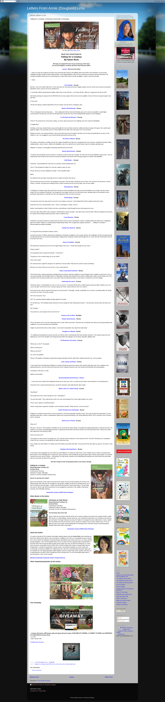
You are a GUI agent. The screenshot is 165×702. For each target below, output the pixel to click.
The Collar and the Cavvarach (124, 582)
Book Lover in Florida (68, 420)
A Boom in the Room (122, 604)
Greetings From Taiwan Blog (38, 691)
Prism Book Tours (75, 50)
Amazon (56, 492)
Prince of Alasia (120, 586)
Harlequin (70, 492)
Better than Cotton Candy (123, 600)
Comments (122, 620)
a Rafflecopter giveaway (37, 642)
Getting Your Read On (68, 228)
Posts (120, 618)
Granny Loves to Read (68, 315)
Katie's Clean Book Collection (69, 270)
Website (32, 558)
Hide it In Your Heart (121, 592)
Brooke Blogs (68, 197)
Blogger (92, 697)
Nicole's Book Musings (69, 108)
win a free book (57, 664)
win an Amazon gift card (68, 664)
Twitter (52, 558)
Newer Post (34, 677)
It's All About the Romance (68, 117)
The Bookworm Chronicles (68, 340)
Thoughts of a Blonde (68, 331)
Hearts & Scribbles (68, 242)
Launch (64, 69)
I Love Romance (68, 217)
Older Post (109, 677)
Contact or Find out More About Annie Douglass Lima (125, 575)
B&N (61, 492)
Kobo (65, 492)
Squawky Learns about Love (124, 594)
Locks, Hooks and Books (68, 361)
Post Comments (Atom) (44, 680)
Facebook (46, 558)
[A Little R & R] (125, 629)
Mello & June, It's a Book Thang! (68, 388)
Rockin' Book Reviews (68, 319)
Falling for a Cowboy (40, 664)
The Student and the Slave (123, 578)
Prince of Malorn (120, 584)
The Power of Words (68, 138)
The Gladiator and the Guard (124, 580)
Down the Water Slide (122, 596)
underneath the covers (68, 281)
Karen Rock (49, 664)
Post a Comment (36, 670)
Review (82, 378)
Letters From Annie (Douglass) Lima (56, 8)
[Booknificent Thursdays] (126, 627)
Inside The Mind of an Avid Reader (68, 410)
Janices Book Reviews (68, 151)
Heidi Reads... (68, 160)
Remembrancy (68, 187)
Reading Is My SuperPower (68, 449)
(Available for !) (122, 258)
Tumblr (57, 558)
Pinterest (62, 558)
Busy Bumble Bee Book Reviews (68, 378)
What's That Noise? (121, 598)
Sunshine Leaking (121, 602)
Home (72, 677)
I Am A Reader (68, 85)
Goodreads (49, 492)
